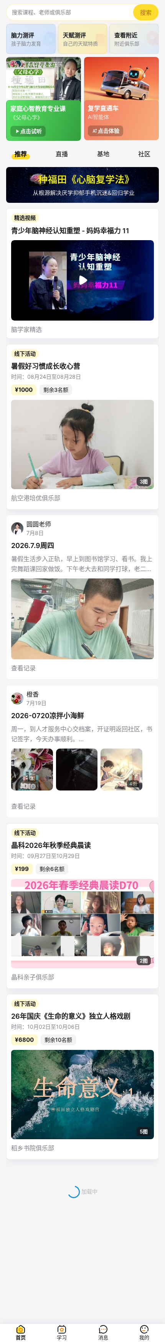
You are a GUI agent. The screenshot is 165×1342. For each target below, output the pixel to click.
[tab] (20, 154)
